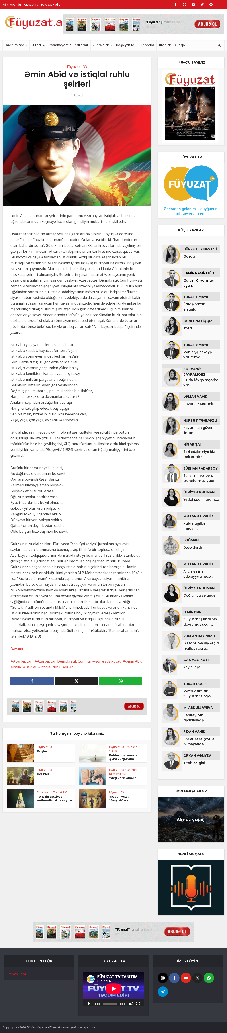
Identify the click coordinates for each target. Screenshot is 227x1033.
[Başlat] (89, 1003)
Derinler (43, 774)
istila (17, 667)
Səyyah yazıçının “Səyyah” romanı (122, 798)
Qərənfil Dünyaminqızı (123, 772)
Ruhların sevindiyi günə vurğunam (123, 757)
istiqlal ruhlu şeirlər (57, 667)
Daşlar (42, 751)
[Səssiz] (131, 1003)
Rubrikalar (100, 45)
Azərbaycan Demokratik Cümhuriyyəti (68, 661)
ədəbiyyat (113, 661)
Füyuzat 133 (77, 66)
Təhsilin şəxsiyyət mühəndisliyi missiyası (54, 798)
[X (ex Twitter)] (197, 978)
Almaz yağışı (191, 819)
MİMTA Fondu (12, 4)
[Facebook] (174, 978)
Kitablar (164, 45)
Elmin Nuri (43, 792)
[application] (113, 989)
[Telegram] (163, 991)
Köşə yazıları (126, 45)
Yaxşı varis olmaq (123, 778)
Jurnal (36, 45)
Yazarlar (81, 45)
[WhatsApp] (209, 978)
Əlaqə (180, 45)
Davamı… (17, 648)
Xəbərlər (147, 45)
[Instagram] (163, 978)
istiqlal (30, 667)
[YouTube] (186, 978)
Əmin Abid (133, 661)
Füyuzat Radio (50, 4)
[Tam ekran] (138, 1003)
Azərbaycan (22, 661)
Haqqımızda (14, 45)
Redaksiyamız (60, 45)
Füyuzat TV (31, 4)
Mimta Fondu (18, 974)
